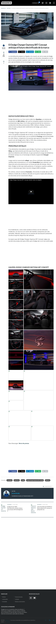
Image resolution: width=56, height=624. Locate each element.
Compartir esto (48, 486)
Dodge (22, 480)
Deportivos (16, 480)
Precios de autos (19, 596)
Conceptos (9, 480)
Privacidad (4, 601)
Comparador (5, 599)
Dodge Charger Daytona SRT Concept (35, 480)
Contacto (17, 599)
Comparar (35, 2)
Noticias (4, 596)
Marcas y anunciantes (20, 601)
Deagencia (7, 620)
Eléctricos (48, 480)
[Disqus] (27, 541)
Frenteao (8, 621)
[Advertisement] (31, 103)
